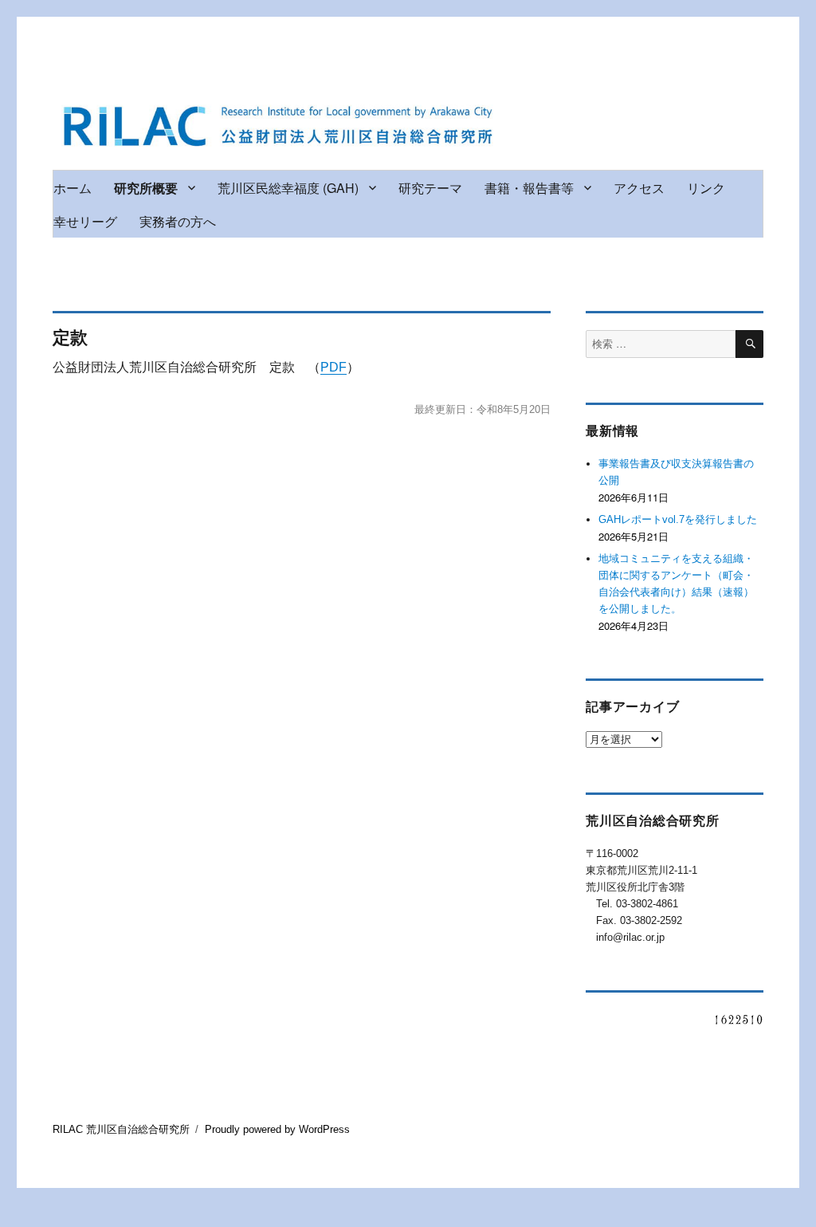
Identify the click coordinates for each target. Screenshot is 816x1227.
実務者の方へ (177, 221)
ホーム (72, 188)
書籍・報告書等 (529, 188)
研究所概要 (146, 188)
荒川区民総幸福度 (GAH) (288, 188)
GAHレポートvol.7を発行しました (677, 519)
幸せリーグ (85, 221)
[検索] (749, 344)
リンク (706, 188)
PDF (333, 367)
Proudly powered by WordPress (277, 1129)
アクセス (639, 188)
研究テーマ (430, 188)
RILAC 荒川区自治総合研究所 (121, 1129)
